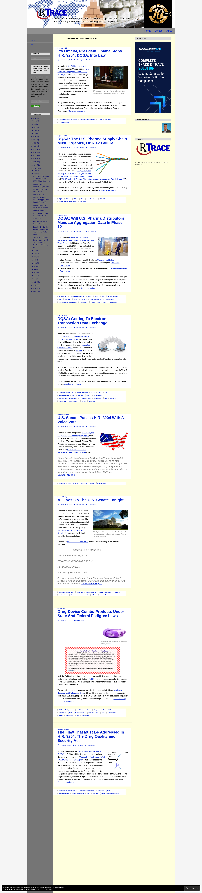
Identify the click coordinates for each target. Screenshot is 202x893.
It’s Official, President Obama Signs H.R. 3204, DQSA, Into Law (90, 53)
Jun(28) (35, 263)
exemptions (61, 608)
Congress (62, 483)
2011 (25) (35, 285)
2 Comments (92, 426)
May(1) (35, 121)
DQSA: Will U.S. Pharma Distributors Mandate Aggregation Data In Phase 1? (93, 179)
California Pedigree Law (87, 119)
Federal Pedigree (63, 415)
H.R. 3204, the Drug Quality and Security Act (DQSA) (73, 72)
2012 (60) (35, 282)
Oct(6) (35, 250)
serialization (83, 302)
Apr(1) (35, 124)
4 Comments (92, 148)
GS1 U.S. (102, 199)
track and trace (95, 302)
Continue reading (76, 111)
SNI (106, 398)
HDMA (76, 299)
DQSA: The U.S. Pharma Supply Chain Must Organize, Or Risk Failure (92, 141)
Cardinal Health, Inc (105, 260)
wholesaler (113, 302)
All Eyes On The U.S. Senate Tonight (91, 500)
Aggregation (63, 296)
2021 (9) (35, 143)
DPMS (89, 296)
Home (147, 30)
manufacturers (109, 299)
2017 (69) (35, 155)
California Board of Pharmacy (68, 119)
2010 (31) (35, 288)
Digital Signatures (82, 392)
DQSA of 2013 (62, 48)
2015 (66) (35, 162)
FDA (82, 199)
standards (83, 201)
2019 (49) (35, 149)
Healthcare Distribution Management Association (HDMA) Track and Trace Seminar (76, 240)
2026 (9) (35, 118)
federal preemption (105, 592)
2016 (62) (35, 159)
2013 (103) (36, 168)
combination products (83, 710)
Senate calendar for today (77, 542)
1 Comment (91, 60)
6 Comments (92, 327)
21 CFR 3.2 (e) (120, 699)
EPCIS (96, 296)
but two (79, 351)
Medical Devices (93, 712)
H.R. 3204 (108, 119)
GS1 (60, 299)
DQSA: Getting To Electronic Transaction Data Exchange (84, 321)
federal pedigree (91, 199)
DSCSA (68, 199)
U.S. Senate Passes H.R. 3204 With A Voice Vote (91, 420)
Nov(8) (35, 174)
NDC (103, 712)
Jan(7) (35, 279)
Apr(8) (35, 269)
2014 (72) (35, 165)
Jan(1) (35, 133)
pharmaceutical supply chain (68, 201)
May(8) (35, 266)
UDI (78, 715)
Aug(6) (35, 257)
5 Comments (91, 745)
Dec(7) (35, 171)
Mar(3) (35, 127)
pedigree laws (98, 395)
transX (105, 302)
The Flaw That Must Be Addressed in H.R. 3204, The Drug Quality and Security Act (91, 736)
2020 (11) (35, 146)
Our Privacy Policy (46, 889)
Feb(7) (35, 276)
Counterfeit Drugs (108, 710)
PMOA (61, 715)
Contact (158, 30)
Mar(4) (35, 272)
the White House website (78, 66)
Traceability (62, 401)
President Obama (64, 122)
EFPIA (75, 199)
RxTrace (94, 595)
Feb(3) (35, 130)
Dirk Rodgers (80, 60)
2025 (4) (35, 137)
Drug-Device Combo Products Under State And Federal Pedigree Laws (91, 613)
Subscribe (36, 106)
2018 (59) (35, 152)
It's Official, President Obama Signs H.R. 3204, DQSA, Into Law (41, 178)
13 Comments (92, 231)
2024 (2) (35, 140)
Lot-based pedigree (96, 299)
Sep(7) (35, 254)
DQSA (100, 119)
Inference (84, 299)
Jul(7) (35, 260)
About (169, 30)
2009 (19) (35, 291)
